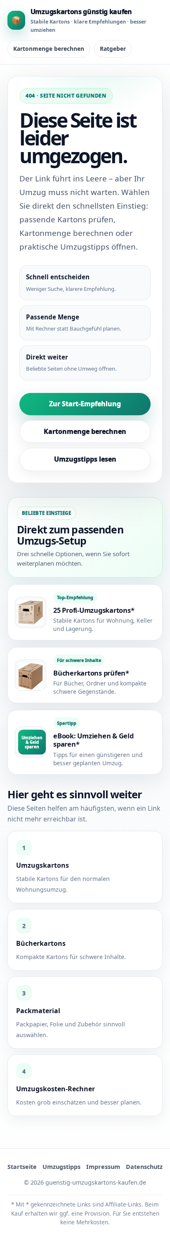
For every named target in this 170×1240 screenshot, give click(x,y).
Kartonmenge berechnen (48, 48)
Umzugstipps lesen (85, 459)
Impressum (103, 1167)
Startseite (22, 1167)
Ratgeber (113, 48)
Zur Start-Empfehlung (85, 403)
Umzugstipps (61, 1167)
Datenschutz (144, 1167)
